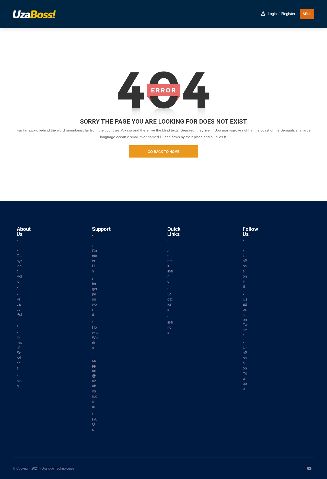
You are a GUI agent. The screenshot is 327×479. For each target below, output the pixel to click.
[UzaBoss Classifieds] (38, 14)
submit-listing (170, 268)
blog (19, 383)
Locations (169, 302)
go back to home (164, 152)
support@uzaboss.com (94, 383)
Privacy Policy (19, 312)
